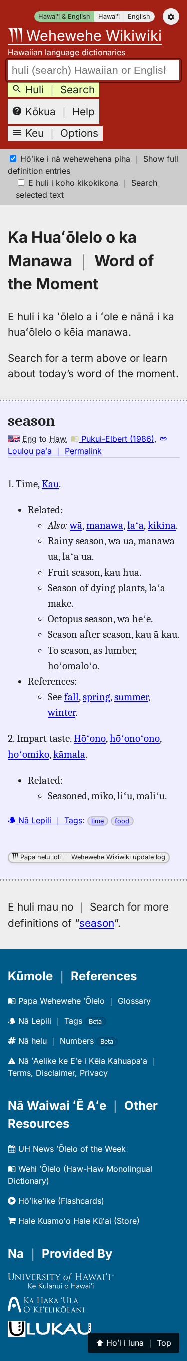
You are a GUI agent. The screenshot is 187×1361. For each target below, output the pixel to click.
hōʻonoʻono (135, 738)
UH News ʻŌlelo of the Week (71, 1149)
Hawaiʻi (109, 16)
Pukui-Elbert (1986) (116, 439)
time (97, 821)
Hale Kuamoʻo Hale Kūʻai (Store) (78, 1221)
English (139, 16)
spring (96, 697)
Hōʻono (90, 738)
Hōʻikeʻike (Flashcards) (60, 1201)
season (96, 923)
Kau (50, 484)
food (122, 821)
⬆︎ (133, 1343)
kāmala (69, 754)
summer (131, 697)
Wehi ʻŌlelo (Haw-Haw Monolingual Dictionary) (80, 1175)
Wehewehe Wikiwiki (92, 35)
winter (61, 712)
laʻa (135, 525)
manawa (104, 525)
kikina (162, 525)
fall (71, 697)
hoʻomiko (28, 754)
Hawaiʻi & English (64, 16)
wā (76, 525)
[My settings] (171, 16)
